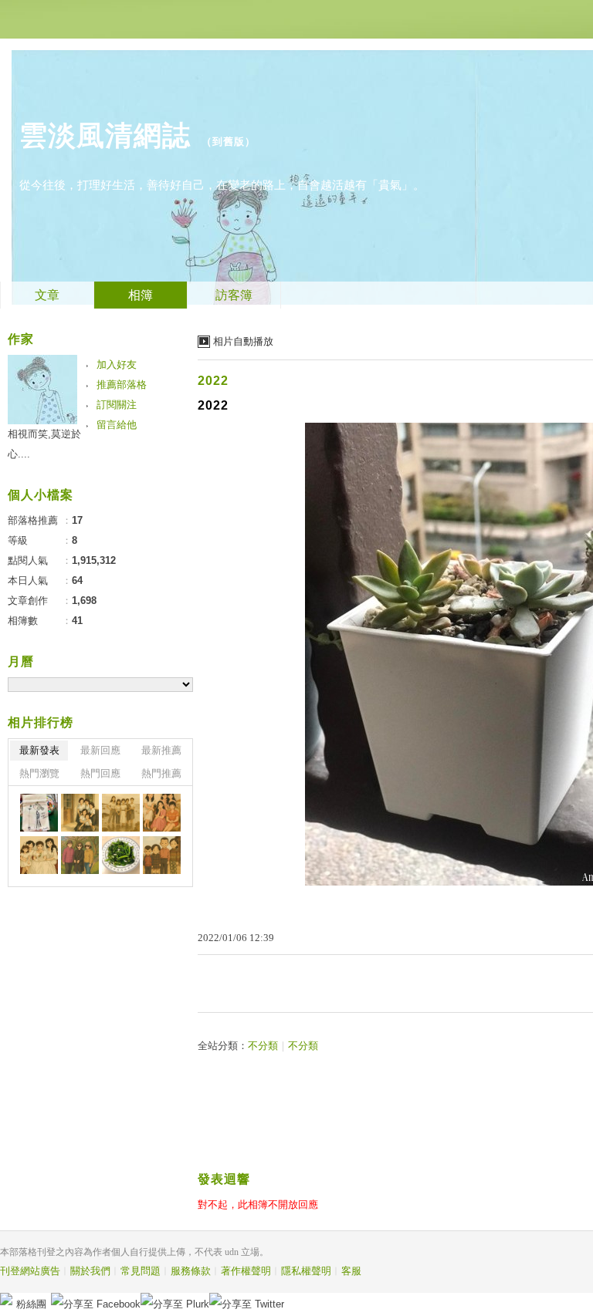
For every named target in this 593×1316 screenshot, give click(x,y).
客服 (351, 1271)
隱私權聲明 (306, 1271)
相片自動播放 (243, 341)
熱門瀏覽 (39, 773)
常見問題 (140, 1271)
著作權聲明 (246, 1271)
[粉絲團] (6, 1299)
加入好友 (117, 364)
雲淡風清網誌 (105, 135)
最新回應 (100, 750)
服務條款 (191, 1271)
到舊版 (228, 141)
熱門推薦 (161, 773)
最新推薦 (161, 750)
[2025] (80, 813)
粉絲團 (31, 1304)
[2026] (39, 813)
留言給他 (117, 424)
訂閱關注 (117, 404)
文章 (47, 295)
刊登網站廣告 (30, 1271)
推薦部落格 (122, 384)
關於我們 (90, 1271)
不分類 (263, 1045)
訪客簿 (233, 295)
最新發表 (39, 750)
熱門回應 (100, 773)
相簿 (140, 295)
